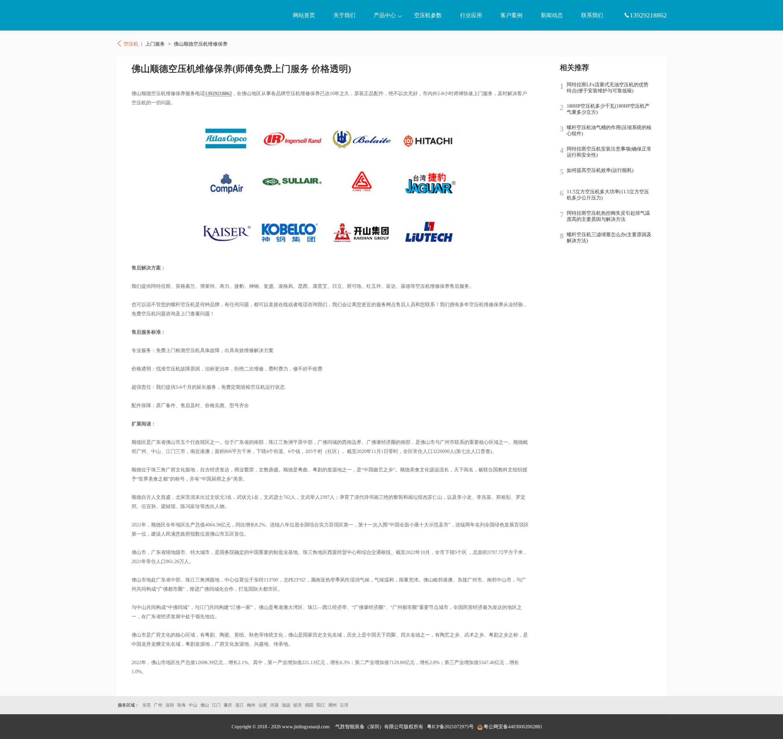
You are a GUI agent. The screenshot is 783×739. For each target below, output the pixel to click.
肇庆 (228, 705)
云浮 (344, 705)
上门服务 (155, 43)
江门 (216, 705)
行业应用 (471, 15)
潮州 (332, 705)
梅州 (251, 705)
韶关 (297, 705)
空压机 (145, 15)
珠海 (181, 705)
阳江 (321, 705)
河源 (274, 705)
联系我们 (592, 15)
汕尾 (262, 705)
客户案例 (511, 15)
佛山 (204, 705)
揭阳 (309, 705)
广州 (158, 705)
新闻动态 (552, 15)
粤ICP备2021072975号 (450, 726)
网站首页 (304, 15)
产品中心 (385, 15)
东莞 (146, 705)
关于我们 (344, 15)
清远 (286, 705)
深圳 (169, 705)
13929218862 (218, 93)
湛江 (239, 705)
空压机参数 (428, 15)
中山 (193, 705)
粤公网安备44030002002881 (513, 726)
